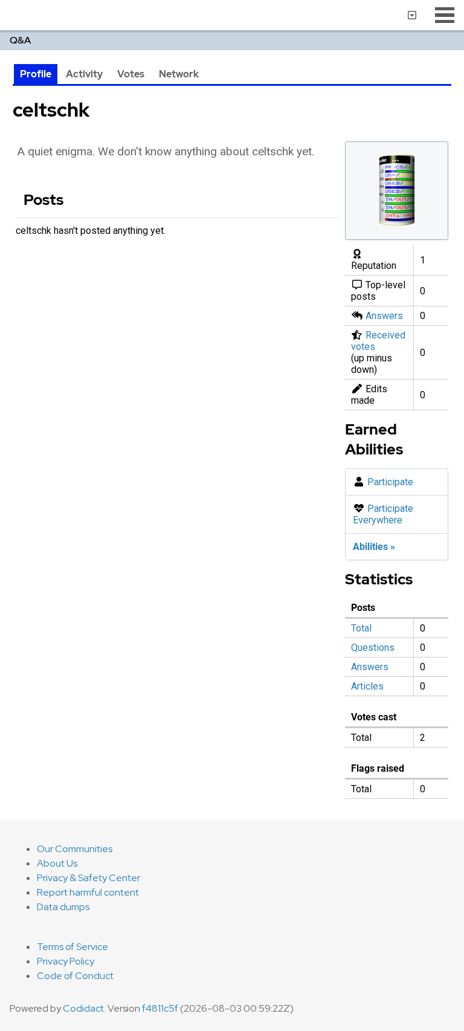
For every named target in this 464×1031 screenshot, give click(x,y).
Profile (35, 74)
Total (361, 628)
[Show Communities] (412, 15)
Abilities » (374, 546)
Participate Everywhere (383, 514)
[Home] (5, 15)
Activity (84, 74)
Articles (367, 686)
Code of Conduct (75, 975)
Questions (373, 647)
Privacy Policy (65, 961)
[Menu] (445, 15)
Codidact (83, 1008)
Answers (384, 316)
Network (179, 74)
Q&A (20, 40)
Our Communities (74, 848)
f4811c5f (160, 1008)
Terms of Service (72, 946)
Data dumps (63, 906)
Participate (390, 482)
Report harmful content (88, 892)
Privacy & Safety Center (88, 877)
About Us (57, 863)
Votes (130, 74)
